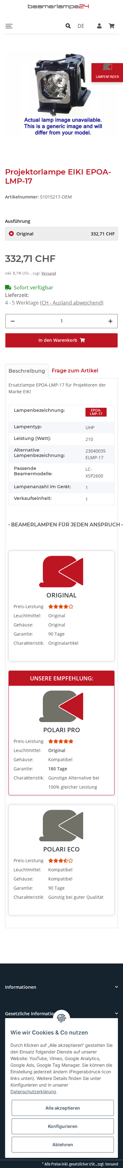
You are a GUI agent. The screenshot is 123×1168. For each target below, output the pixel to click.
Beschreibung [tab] (27, 371)
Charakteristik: (29, 643)
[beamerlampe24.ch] (59, 6)
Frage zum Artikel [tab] (75, 371)
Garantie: (23, 634)
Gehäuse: (23, 625)
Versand (48, 273)
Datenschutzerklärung (33, 1091)
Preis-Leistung (29, 606)
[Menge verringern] (13, 321)
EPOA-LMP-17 (96, 412)
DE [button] (81, 25)
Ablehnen (62, 1144)
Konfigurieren (63, 1126)
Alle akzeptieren (62, 1108)
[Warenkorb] (111, 26)
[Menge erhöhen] (110, 321)
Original (65, 234)
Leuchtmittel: (27, 616)
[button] (68, 26)
